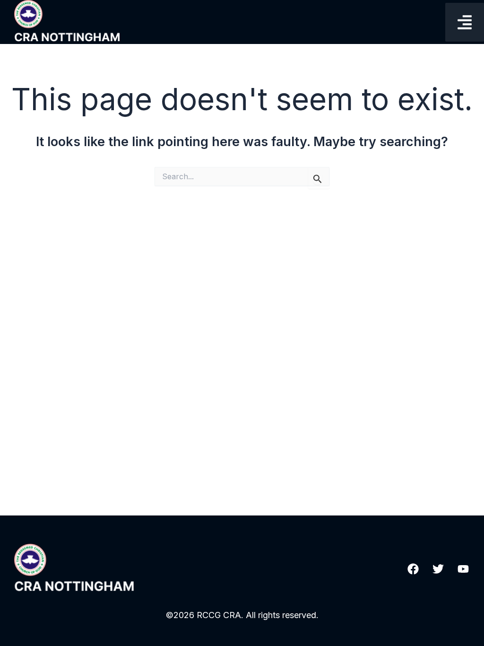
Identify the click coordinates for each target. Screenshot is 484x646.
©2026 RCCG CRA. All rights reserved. (242, 615)
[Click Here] (464, 22)
